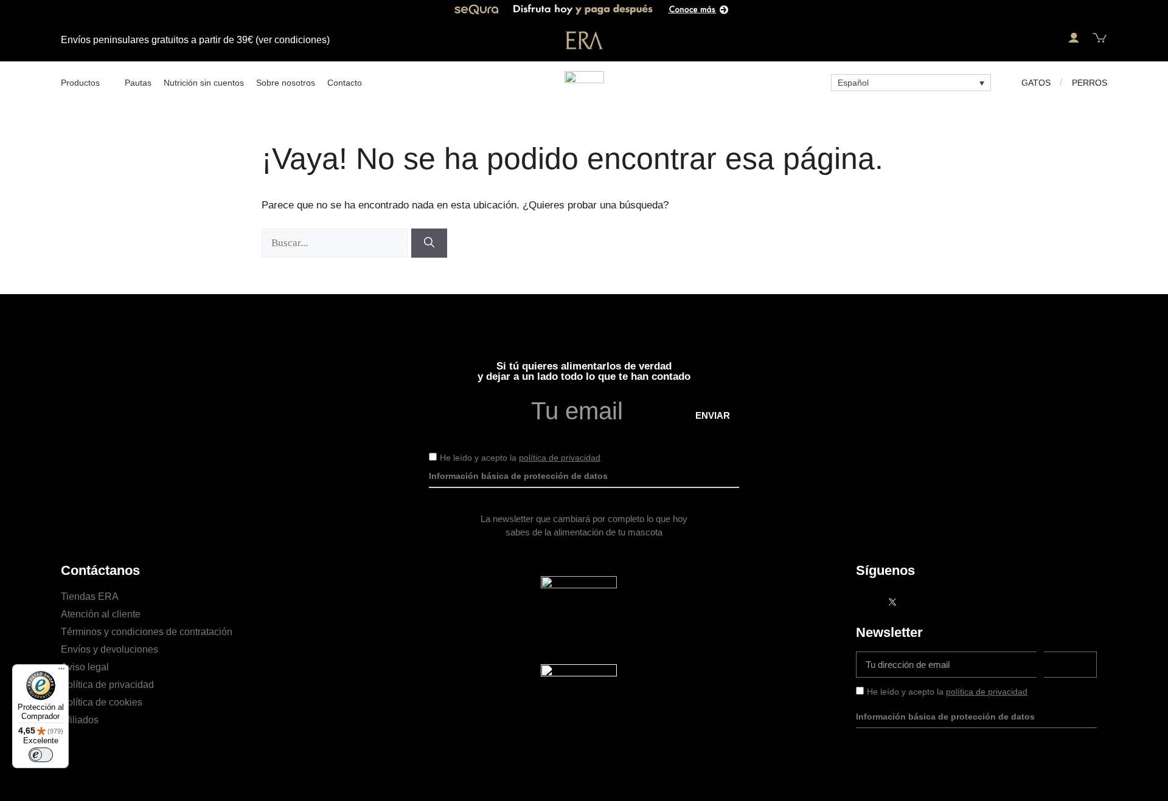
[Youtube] (941, 602)
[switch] (41, 755)
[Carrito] (1099, 38)
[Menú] (61, 671)
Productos (80, 83)
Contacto (344, 83)
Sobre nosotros (285, 83)
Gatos (1036, 83)
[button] (1046, 38)
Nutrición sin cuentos (204, 83)
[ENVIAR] (1070, 664)
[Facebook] (868, 602)
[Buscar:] (336, 243)
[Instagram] (917, 602)
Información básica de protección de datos (518, 476)
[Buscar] (429, 243)
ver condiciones (293, 40)
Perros (1089, 83)
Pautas (138, 83)
